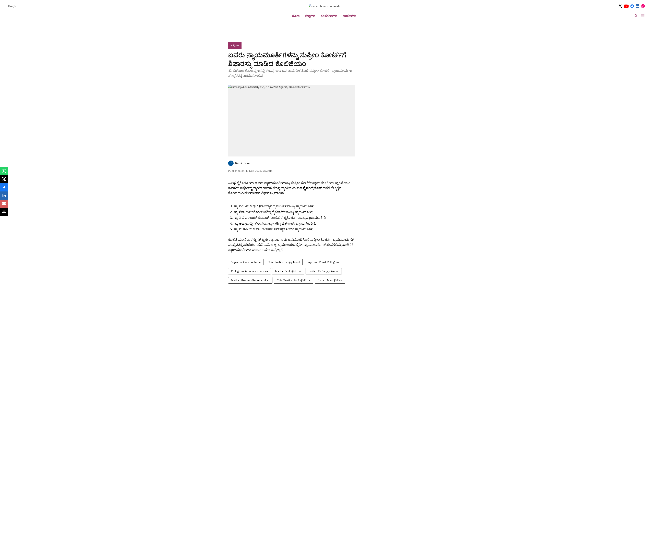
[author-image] (231, 163)
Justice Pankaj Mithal (288, 271)
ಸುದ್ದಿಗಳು (310, 16)
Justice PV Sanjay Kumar (323, 271)
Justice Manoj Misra (330, 280)
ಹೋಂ (296, 16)
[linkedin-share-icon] (4, 197)
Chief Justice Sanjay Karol (284, 262)
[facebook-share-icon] (4, 189)
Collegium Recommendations (249, 271)
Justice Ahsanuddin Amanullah (250, 280)
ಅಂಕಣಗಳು (349, 16)
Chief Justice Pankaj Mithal (293, 280)
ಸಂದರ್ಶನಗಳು (329, 16)
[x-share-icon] (4, 181)
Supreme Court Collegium (323, 262)
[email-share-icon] (4, 205)
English (13, 6)
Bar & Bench (244, 163)
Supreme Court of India (246, 262)
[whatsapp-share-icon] (4, 173)
